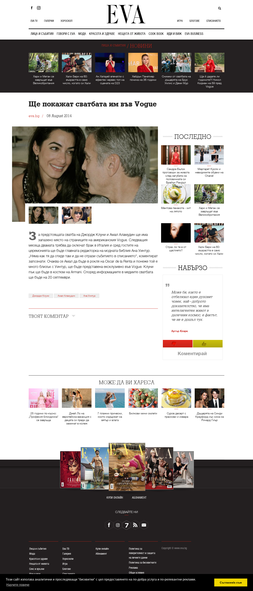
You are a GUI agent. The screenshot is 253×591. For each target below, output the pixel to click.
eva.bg (34, 116)
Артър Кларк (179, 331)
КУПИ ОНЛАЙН (115, 497)
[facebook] (109, 525)
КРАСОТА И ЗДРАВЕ (102, 34)
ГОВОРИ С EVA (66, 34)
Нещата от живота (39, 563)
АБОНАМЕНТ (139, 497)
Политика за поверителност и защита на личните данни (142, 553)
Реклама (133, 567)
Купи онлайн (102, 548)
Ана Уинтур (89, 295)
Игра (64, 563)
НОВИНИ (141, 46)
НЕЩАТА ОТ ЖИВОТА (131, 34)
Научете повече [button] (17, 584)
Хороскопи (68, 558)
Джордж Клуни (40, 295)
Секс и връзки (36, 568)
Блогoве (66, 568)
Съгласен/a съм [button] (231, 582)
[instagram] (118, 525)
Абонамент (101, 553)
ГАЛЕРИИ (49, 20)
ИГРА (180, 20)
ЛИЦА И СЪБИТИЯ (42, 34)
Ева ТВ (65, 548)
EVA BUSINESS (194, 34)
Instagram (40, 8)
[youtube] (126, 525)
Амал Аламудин (66, 295)
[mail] (144, 525)
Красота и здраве (38, 558)
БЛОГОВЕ (194, 20)
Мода (32, 553)
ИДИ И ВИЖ (174, 34)
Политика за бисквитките (142, 562)
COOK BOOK (156, 34)
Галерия (66, 553)
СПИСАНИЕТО (213, 20)
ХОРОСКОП (67, 20)
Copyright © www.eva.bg (174, 548)
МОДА (82, 34)
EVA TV (34, 20)
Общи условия (136, 572)
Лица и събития (37, 548)
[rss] (135, 525)
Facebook (32, 8)
